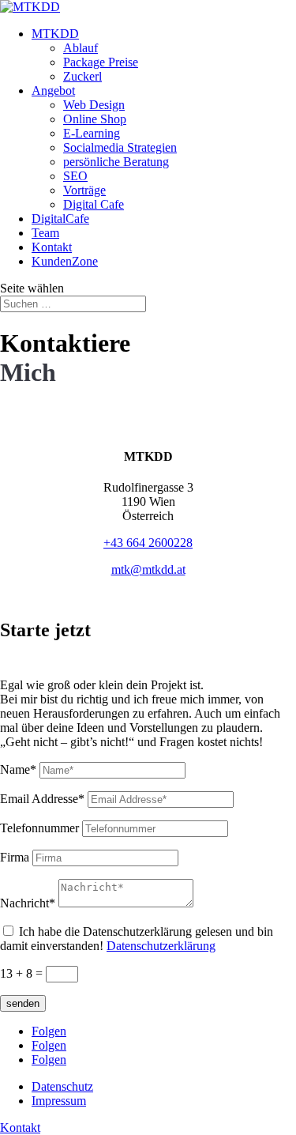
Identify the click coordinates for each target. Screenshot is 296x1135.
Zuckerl (82, 76)
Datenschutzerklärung (161, 945)
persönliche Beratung (116, 161)
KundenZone (65, 261)
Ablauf (80, 48)
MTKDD (55, 33)
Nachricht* (27, 903)
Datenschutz (62, 1086)
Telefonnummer (39, 828)
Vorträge (84, 190)
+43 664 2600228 (148, 542)
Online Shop (94, 119)
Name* (18, 769)
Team (45, 232)
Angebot (53, 90)
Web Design (94, 104)
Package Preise (100, 62)
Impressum (59, 1100)
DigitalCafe (60, 218)
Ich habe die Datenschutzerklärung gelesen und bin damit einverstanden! (136, 938)
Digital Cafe (93, 204)
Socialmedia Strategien (120, 147)
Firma (14, 857)
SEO (75, 176)
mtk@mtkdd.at (148, 569)
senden (22, 1003)
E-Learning (91, 133)
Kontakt (52, 247)
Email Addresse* (42, 798)
